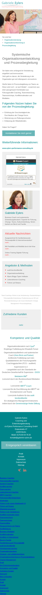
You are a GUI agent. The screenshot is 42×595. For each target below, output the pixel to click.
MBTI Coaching (5, 495)
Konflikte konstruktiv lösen (9, 515)
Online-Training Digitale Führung (16, 253)
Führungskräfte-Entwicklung (12, 298)
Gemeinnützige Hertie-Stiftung (28, 403)
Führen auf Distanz (14, 283)
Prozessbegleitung (25, 303)
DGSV (37, 372)
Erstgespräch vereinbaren (21, 445)
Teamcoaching (5, 489)
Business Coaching (7, 478)
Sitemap (21, 465)
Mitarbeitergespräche (7, 509)
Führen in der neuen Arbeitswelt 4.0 (13, 503)
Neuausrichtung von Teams (10, 526)
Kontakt (21, 457)
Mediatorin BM (20, 376)
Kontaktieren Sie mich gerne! (18, 133)
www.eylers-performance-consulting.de (17, 148)
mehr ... (8, 242)
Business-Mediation (7, 532)
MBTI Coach (25, 386)
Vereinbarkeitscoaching (8, 548)
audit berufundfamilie (14, 270)
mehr (21, 325)
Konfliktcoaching (6, 486)
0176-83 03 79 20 (24, 435)
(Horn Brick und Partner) (23, 355)
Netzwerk (3, 574)
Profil (21, 454)
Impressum (21, 459)
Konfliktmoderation (7, 534)
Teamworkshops (35, 295)
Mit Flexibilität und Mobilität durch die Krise (20, 246)
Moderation (4, 501)
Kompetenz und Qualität (9, 568)
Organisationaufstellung (15, 273)
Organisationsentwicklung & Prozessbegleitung (13, 44)
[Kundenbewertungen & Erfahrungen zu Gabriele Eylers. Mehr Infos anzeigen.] (21, 184)
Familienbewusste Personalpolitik (12, 543)
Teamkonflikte (5, 523)
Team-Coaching (6, 295)
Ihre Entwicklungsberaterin (9, 565)
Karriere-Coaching (6, 484)
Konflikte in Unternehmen (9, 537)
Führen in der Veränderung (20, 295)
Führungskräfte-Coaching (9, 481)
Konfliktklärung (5, 529)
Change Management (8, 560)
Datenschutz (21, 462)
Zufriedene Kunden (7, 571)
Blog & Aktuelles (6, 577)
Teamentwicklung (6, 517)
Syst (32, 346)
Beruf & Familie (5, 540)
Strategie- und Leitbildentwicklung (12, 554)
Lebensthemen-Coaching (16, 279)
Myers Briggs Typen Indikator (17, 276)
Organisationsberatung (12, 40)
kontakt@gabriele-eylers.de (21, 438)
